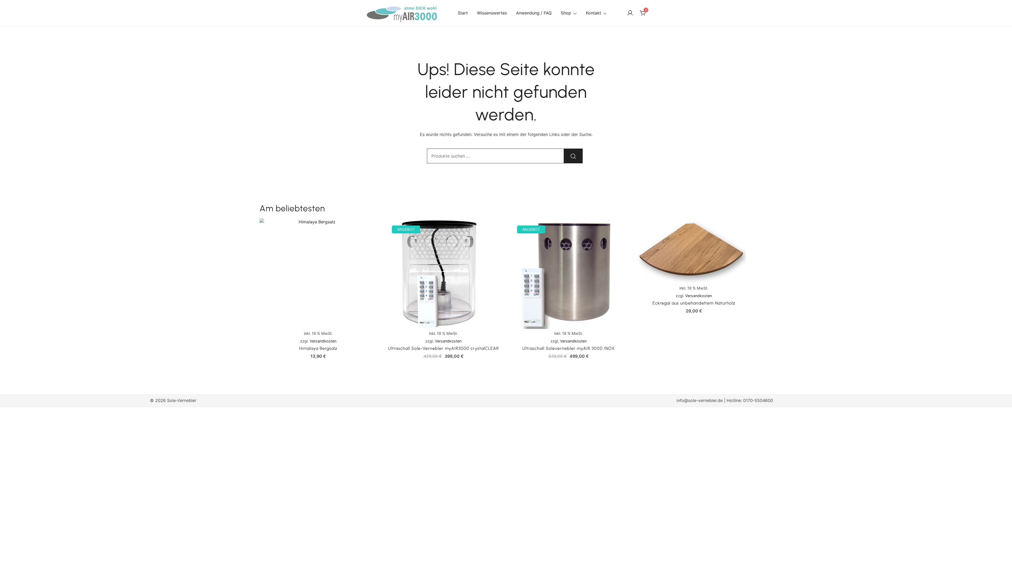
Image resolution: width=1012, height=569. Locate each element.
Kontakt (593, 13)
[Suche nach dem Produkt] (573, 156)
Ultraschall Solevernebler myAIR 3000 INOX (568, 348)
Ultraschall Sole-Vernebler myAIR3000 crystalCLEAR (443, 348)
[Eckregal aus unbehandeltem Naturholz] (693, 251)
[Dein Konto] (630, 13)
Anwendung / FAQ (534, 13)
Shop (566, 13)
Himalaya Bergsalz (318, 348)
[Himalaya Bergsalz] (318, 273)
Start (463, 13)
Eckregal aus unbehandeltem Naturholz (694, 303)
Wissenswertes (492, 13)
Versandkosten (323, 341)
